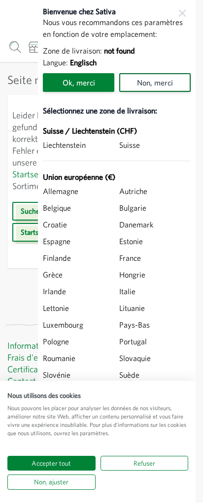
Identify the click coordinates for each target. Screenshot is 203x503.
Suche (30, 211)
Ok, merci (79, 82)
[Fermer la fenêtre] (182, 13)
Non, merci (155, 82)
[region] (117, 251)
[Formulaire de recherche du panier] (15, 47)
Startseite (30, 174)
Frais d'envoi (30, 357)
